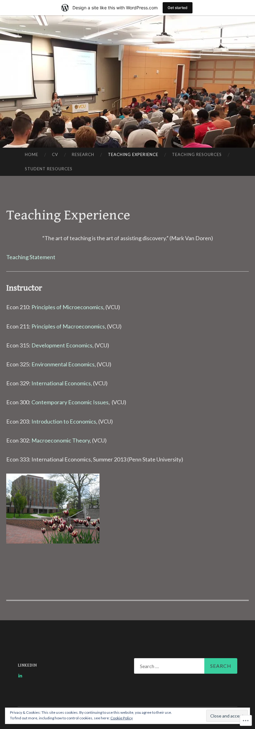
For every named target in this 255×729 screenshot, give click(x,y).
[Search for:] (185, 666)
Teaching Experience (133, 154)
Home (31, 154)
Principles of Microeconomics (67, 307)
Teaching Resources (197, 154)
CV (55, 154)
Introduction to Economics (63, 421)
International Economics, (61, 383)
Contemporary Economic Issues (70, 402)
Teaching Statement (30, 257)
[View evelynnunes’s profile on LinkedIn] (20, 675)
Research (83, 154)
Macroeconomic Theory (60, 440)
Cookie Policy (121, 718)
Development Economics (61, 345)
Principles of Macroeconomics (68, 326)
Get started (178, 7)
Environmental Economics (63, 364)
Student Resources (48, 168)
